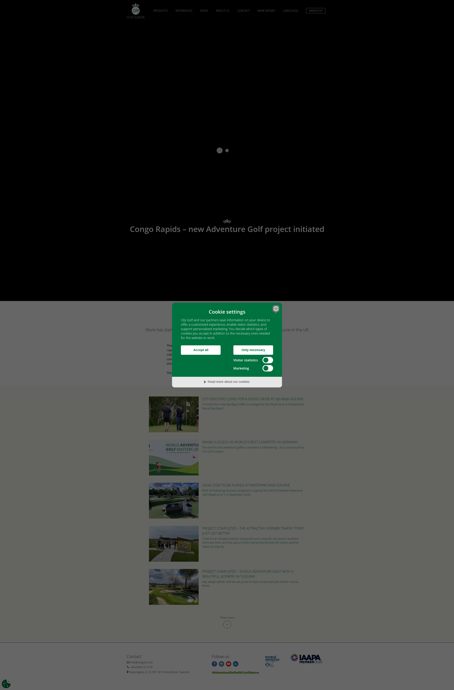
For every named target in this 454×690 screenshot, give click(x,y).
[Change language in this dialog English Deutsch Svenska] (275, 309)
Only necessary (253, 350)
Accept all (200, 350)
